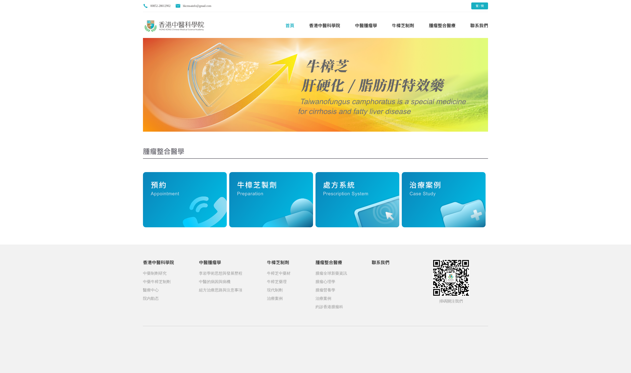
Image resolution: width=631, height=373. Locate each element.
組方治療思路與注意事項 (220, 290)
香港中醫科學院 (324, 25)
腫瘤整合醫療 (442, 25)
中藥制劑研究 (155, 273)
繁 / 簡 (480, 6)
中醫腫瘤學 (366, 25)
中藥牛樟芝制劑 (157, 282)
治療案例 (275, 298)
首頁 (289, 25)
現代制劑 (275, 290)
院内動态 (151, 298)
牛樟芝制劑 (403, 25)
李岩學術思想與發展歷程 (220, 273)
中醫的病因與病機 (214, 282)
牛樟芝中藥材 (279, 273)
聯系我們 (479, 25)
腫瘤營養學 (325, 290)
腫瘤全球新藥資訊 (331, 273)
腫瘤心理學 (325, 282)
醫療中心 (151, 290)
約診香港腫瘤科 (329, 307)
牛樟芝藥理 (277, 282)
